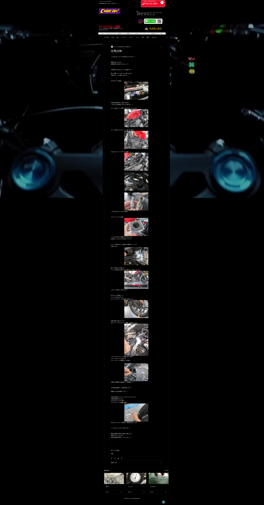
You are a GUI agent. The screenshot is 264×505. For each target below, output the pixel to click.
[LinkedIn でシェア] (118, 458)
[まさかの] (159, 478)
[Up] (163, 502)
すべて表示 (166, 470)
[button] (167, 37)
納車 (117, 37)
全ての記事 (106, 37)
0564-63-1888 (151, 4)
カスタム (131, 37)
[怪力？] (114, 478)
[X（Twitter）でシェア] (115, 458)
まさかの (152, 486)
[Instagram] (140, 21)
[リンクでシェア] (121, 458)
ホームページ (124, 37)
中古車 (112, 37)
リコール (137, 37)
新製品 (148, 37)
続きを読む (154, 37)
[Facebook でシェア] (111, 458)
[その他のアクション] (161, 47)
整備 (143, 37)
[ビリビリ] (136, 478)
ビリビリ (130, 486)
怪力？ (107, 486)
